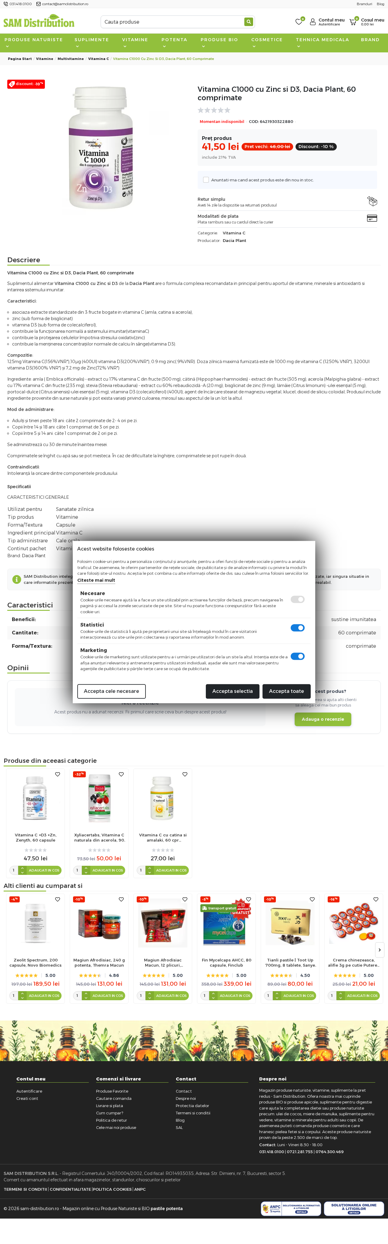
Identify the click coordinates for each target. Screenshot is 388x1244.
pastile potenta (167, 1208)
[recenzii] (284, 110)
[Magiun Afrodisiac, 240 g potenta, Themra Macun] (99, 923)
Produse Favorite (112, 1091)
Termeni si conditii (193, 1112)
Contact (184, 1091)
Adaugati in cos (44, 870)
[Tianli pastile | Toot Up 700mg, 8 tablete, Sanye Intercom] (290, 923)
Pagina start (20, 59)
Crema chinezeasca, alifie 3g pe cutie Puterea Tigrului (354, 963)
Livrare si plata (109, 1105)
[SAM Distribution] (38, 22)
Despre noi (186, 1098)
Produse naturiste (34, 39)
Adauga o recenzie (323, 719)
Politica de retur (111, 1120)
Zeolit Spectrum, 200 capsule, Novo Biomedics (35, 963)
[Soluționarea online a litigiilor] (354, 1208)
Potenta (174, 39)
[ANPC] (291, 1208)
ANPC (140, 1189)
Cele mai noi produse (116, 1127)
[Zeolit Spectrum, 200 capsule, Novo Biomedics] (35, 923)
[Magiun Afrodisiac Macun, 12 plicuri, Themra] (162, 923)
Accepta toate (286, 691)
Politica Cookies (112, 1189)
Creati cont (27, 1098)
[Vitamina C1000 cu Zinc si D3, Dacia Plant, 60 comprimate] (100, 148)
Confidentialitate (70, 1189)
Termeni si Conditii (25, 1189)
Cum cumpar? (109, 1112)
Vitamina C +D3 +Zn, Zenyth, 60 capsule (35, 837)
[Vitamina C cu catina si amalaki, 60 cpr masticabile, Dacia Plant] (162, 797)
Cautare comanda (114, 1098)
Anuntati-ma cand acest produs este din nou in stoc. (262, 179)
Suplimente (92, 39)
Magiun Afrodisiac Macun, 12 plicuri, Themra (163, 963)
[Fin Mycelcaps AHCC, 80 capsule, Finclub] (226, 923)
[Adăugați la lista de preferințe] (58, 774)
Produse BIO (219, 39)
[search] (248, 22)
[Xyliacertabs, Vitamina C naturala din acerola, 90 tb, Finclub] (99, 797)
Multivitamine (71, 59)
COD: (254, 121)
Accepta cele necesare (111, 691)
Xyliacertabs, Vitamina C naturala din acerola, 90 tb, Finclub (99, 837)
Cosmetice (267, 39)
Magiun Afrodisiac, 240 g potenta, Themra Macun (99, 963)
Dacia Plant (234, 240)
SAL (179, 1127)
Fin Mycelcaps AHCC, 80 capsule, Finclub (226, 963)
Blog (180, 1120)
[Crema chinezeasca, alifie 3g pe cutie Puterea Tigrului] (353, 923)
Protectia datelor (192, 1105)
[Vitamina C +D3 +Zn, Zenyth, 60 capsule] (35, 797)
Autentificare (29, 1091)
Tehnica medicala (322, 39)
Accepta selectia (232, 691)
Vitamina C (98, 59)
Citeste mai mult (96, 580)
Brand (370, 39)
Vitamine (135, 39)
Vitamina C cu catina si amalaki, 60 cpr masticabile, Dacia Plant (163, 837)
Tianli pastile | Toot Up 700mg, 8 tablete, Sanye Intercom (290, 963)
